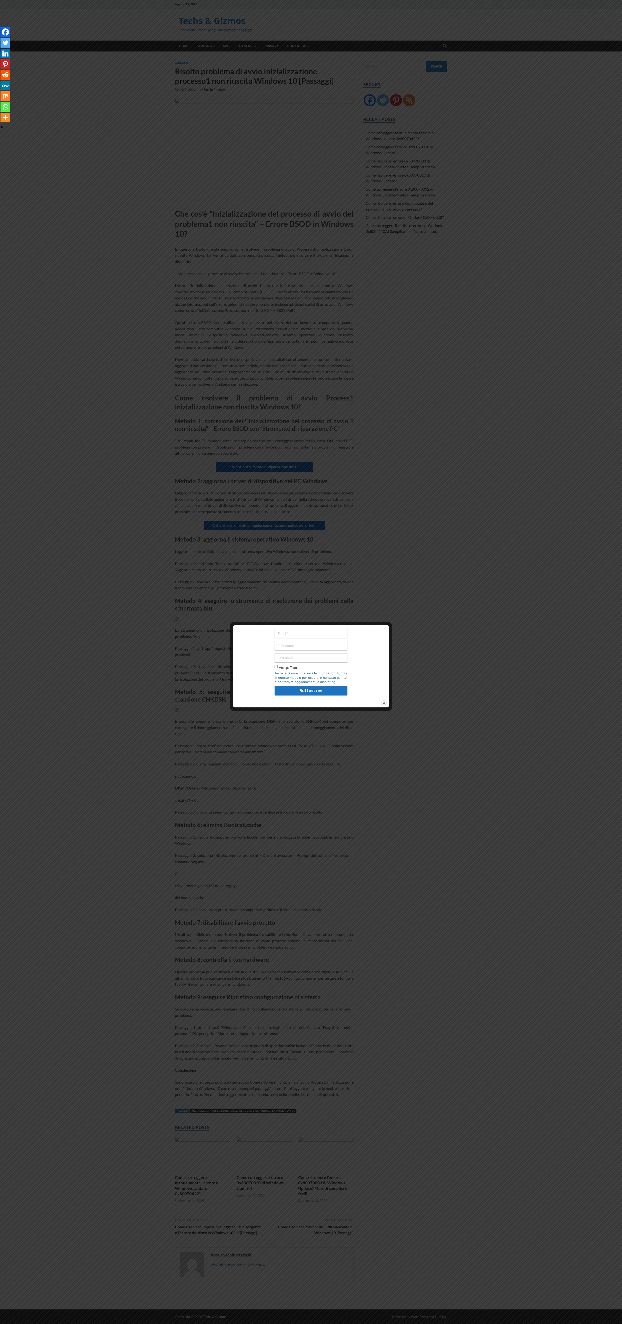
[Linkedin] (5, 53)
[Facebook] (5, 32)
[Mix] (5, 96)
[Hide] (2, 127)
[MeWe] (5, 85)
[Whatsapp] (5, 107)
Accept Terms (289, 667)
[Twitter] (5, 43)
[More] (5, 117)
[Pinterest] (5, 64)
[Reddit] (5, 75)
